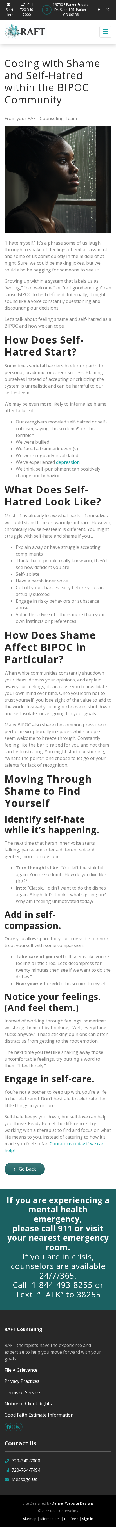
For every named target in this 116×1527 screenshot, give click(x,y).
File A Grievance (21, 1370)
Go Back (27, 1169)
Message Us (24, 1479)
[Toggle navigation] (105, 32)
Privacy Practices (22, 1381)
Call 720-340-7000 (27, 9)
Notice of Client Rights (28, 1404)
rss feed (71, 1518)
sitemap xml (50, 1518)
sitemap (30, 1518)
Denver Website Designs (73, 1503)
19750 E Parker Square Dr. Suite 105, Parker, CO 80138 (71, 9)
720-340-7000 (26, 1461)
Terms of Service (22, 1392)
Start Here (10, 12)
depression (68, 462)
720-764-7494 (26, 1470)
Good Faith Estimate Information (39, 1415)
